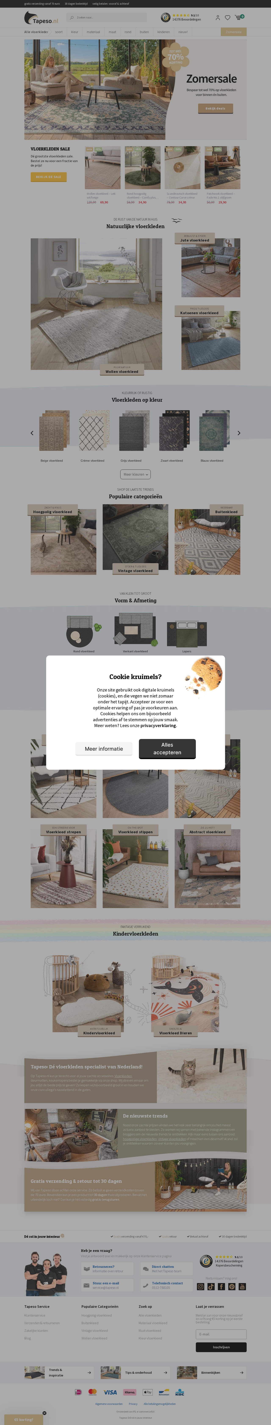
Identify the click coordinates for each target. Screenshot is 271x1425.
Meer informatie (104, 749)
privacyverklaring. (158, 725)
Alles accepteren (167, 749)
